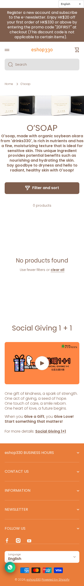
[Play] (42, 363)
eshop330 (34, 580)
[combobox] (42, 64)
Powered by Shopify (56, 580)
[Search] (9, 64)
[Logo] (42, 50)
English (14, 558)
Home (9, 84)
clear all (57, 270)
